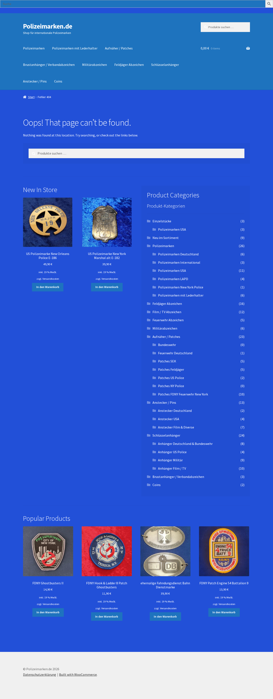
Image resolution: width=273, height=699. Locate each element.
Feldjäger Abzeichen (129, 64)
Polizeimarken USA (172, 229)
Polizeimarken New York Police (180, 287)
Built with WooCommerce (78, 674)
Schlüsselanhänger (165, 64)
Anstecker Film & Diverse (176, 427)
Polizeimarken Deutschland (178, 254)
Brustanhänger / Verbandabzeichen (49, 64)
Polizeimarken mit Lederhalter (74, 48)
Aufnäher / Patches (119, 48)
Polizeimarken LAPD (173, 279)
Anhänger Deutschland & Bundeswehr (185, 443)
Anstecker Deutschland (175, 410)
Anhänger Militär (170, 460)
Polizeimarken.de (47, 26)
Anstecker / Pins (35, 81)
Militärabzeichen (94, 64)
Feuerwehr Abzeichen (168, 320)
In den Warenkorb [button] (47, 287)
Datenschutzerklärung (39, 674)
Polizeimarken (34, 48)
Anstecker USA (168, 419)
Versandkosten (50, 278)
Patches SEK (167, 361)
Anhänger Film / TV (172, 468)
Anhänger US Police (172, 452)
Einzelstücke (161, 221)
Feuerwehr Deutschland (175, 353)
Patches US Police (171, 378)
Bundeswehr (167, 345)
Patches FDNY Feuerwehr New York (183, 394)
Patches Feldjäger (171, 369)
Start (31, 97)
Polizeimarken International (179, 262)
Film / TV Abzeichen (166, 312)
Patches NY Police (171, 386)
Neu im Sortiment (165, 238)
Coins (58, 81)
